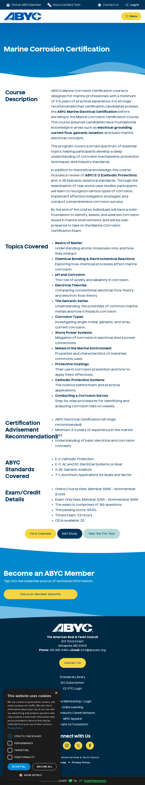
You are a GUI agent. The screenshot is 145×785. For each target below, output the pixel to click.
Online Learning (72, 707)
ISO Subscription (72, 682)
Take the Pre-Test (101, 533)
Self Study (69, 533)
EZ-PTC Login (72, 688)
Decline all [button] (44, 766)
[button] (32, 775)
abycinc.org (97, 650)
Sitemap (60, 762)
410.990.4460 (59, 650)
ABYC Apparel (72, 718)
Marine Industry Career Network (72, 712)
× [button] (56, 693)
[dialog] (32, 735)
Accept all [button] (19, 766)
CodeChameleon (95, 780)
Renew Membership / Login (72, 701)
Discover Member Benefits (40, 594)
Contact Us (72, 662)
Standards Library (72, 677)
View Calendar (40, 533)
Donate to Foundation (72, 724)
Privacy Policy (81, 762)
